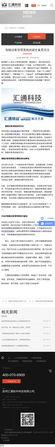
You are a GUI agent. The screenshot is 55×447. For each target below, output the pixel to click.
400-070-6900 (13, 375)
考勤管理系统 (27, 361)
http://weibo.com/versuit (14, 405)
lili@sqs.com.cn (15, 397)
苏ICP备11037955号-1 (41, 432)
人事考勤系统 (41, 361)
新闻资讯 (12, 28)
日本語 (44, 5)
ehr (9, 358)
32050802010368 (11, 435)
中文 (33, 5)
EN (39, 5)
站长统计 (5, 438)
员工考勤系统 (13, 361)
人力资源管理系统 (21, 358)
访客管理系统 (8, 231)
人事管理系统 (36, 358)
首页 (6, 28)
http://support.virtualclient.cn (21, 407)
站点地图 (6, 440)
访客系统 (16, 131)
